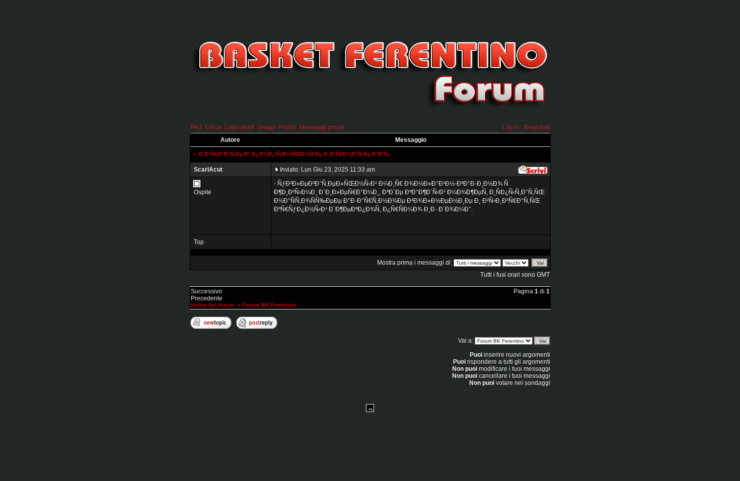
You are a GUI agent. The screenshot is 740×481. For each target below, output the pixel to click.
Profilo (288, 127)
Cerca (213, 127)
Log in (511, 127)
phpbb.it (370, 429)
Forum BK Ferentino (269, 305)
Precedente (207, 298)
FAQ (196, 127)
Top (199, 242)
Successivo (206, 291)
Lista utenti (239, 127)
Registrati (537, 127)
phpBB (357, 424)
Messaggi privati (322, 127)
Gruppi (266, 127)
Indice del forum (212, 305)
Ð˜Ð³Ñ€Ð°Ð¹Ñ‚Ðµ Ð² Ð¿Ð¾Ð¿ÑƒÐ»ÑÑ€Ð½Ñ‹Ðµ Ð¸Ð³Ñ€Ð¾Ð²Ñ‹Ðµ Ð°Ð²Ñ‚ (294, 154)
